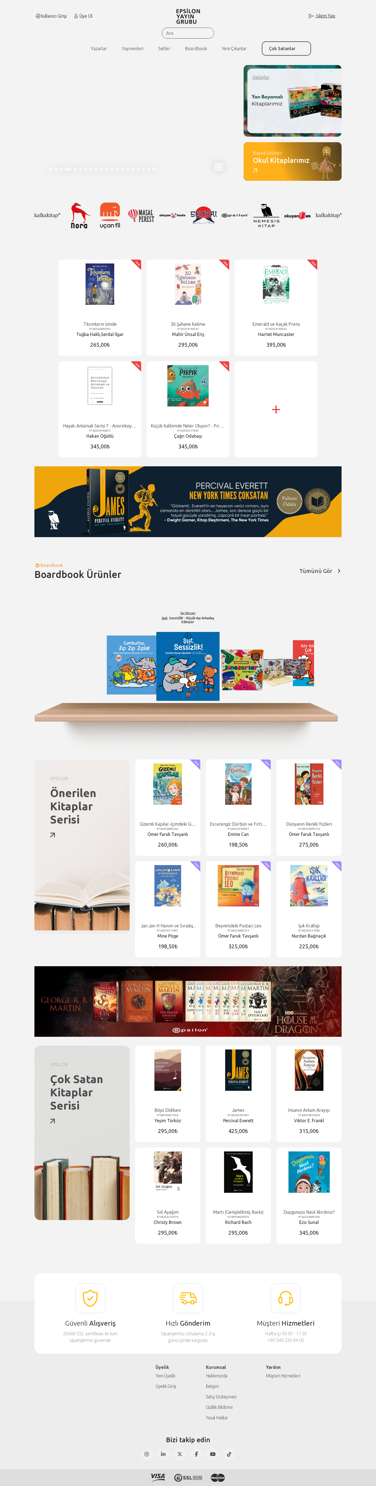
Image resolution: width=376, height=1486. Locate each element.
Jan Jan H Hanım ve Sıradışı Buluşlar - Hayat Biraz (167, 925)
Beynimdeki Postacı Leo (238, 925)
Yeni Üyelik (165, 1375)
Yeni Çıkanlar (234, 48)
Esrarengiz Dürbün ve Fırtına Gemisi (238, 824)
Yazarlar (99, 48)
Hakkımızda (216, 1375)
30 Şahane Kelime (188, 324)
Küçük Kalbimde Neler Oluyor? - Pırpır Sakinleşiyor (188, 426)
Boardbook (196, 48)
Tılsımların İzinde (100, 324)
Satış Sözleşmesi (221, 1396)
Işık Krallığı (309, 925)
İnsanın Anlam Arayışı (309, 1110)
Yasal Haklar (217, 1417)
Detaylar (260, 77)
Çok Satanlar (282, 48)
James (238, 1110)
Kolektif (235, 619)
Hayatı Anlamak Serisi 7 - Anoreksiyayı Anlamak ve (100, 426)
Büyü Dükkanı (167, 1110)
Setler (164, 48)
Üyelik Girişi (166, 1386)
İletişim (212, 1386)
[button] (218, 167)
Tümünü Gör (315, 571)
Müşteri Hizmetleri (283, 1375)
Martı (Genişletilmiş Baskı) (238, 1212)
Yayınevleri (132, 48)
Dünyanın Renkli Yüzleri (309, 824)
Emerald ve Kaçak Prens (276, 324)
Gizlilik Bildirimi (219, 1407)
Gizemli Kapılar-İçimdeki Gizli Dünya (167, 824)
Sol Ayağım (168, 1212)
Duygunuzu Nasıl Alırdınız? (309, 1212)
